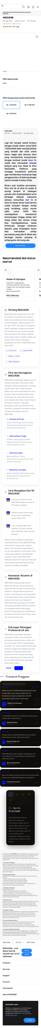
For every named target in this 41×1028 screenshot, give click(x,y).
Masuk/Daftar (20, 246)
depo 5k (32, 160)
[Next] (36, 284)
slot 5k (29, 200)
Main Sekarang (12, 295)
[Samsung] (6, 7)
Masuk (8, 668)
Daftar (18, 668)
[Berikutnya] (38, 54)
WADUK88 (8, 17)
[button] (28, 7)
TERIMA (29, 1020)
